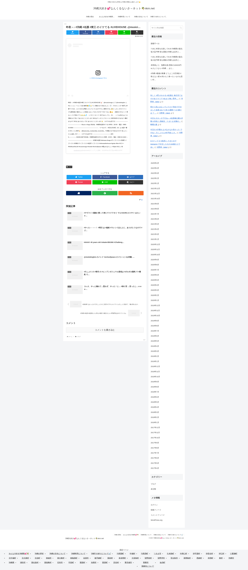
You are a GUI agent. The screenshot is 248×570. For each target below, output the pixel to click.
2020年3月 (155, 290)
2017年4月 (155, 468)
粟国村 (82, 562)
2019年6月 (155, 336)
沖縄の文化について (160, 535)
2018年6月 (155, 397)
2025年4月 (155, 163)
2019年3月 (155, 351)
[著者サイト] (78, 193)
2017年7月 (155, 453)
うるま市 (157, 554)
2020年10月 (155, 255)
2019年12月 (155, 305)
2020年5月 (155, 280)
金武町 (162, 562)
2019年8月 (155, 326)
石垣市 (60, 562)
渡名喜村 (34, 562)
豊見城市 (128, 562)
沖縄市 (231, 558)
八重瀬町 (233, 554)
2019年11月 (155, 311)
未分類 (153, 489)
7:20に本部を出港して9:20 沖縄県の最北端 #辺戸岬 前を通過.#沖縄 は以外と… (166, 50)
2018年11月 (155, 372)
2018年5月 (155, 402)
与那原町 (144, 554)
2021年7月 (155, 214)
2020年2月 (155, 295)
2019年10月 (155, 316)
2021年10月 (155, 199)
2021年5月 (155, 224)
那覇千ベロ (155, 44)
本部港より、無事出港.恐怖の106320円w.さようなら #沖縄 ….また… (166, 66)
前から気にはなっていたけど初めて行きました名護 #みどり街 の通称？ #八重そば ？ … (166, 110)
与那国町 (120, 554)
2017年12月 (155, 427)
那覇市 (145, 562)
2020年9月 (155, 260)
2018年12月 (155, 366)
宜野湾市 (161, 558)
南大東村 (60, 558)
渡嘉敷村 (47, 562)
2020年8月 (155, 265)
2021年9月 (155, 204)
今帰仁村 (183, 554)
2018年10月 (155, 377)
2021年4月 (155, 229)
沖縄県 (11, 562)
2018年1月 (155, 422)
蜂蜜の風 (153, 125)
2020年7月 (155, 270)
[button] (181, 28)
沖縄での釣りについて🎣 (175, 535)
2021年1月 (155, 239)
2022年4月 (155, 168)
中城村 (132, 554)
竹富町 (71, 562)
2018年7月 (155, 392)
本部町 (210, 558)
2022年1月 (155, 183)
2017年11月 (155, 433)
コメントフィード (158, 515)
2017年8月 (155, 448)
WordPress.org (156, 520)
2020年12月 (155, 244)
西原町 (105, 562)
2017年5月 (155, 463)
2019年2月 (155, 356)
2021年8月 (155, 209)
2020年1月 (155, 300)
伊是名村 (209, 554)
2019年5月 (155, 341)
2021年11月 (155, 194)
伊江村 (221, 554)
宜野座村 (148, 558)
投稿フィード (156, 510)
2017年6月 (155, 458)
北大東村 (25, 558)
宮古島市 (174, 558)
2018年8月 (155, 387)
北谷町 (37, 558)
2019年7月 (155, 331)
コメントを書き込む (105, 330)
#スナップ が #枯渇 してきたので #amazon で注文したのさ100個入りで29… (165, 144)
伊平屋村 (196, 554)
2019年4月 (155, 346)
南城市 (48, 558)
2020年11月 (155, 249)
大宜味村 (135, 558)
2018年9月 (155, 382)
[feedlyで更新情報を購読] (104, 193)
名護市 (86, 558)
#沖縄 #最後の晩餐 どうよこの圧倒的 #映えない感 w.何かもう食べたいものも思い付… (167, 76)
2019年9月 (155, 321)
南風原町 (73, 558)
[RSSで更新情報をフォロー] (131, 193)
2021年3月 (155, 234)
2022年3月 (155, 173)
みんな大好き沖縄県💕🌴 (131, 535)
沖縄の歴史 (117, 535)
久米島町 (170, 554)
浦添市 (22, 562)
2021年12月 (155, 188)
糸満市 (93, 562)
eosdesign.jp (77, 150)
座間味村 (187, 558)
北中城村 (12, 558)
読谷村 (116, 562)
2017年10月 (155, 438)
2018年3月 (155, 412)
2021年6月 (155, 219)
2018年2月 (155, 417)
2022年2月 (155, 178)
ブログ (70, 167)
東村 (221, 558)
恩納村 (199, 558)
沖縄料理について (146, 535)
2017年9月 (155, 443)
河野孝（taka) (164, 113)
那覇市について (148, 566)
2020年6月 (155, 275)
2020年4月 (155, 285)
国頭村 (110, 558)
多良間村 (122, 558)
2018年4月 (155, 407)
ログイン (154, 505)
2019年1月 (155, 361)
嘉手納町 (98, 558)
